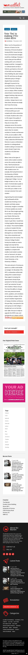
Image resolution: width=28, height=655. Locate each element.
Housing (7, 447)
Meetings (5, 627)
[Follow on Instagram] (7, 554)
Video (13, 631)
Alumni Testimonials (8, 619)
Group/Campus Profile (9, 625)
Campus (7, 413)
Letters (6, 426)
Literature (7, 436)
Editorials (7, 423)
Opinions (14, 29)
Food (6, 434)
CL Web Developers (20, 651)
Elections (16, 621)
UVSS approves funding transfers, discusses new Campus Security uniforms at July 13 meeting (17, 477)
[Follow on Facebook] (4, 554)
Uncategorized (7, 631)
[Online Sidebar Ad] (14, 402)
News (6, 428)
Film (6, 431)
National (7, 418)
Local (6, 415)
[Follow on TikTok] (13, 554)
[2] (14, 318)
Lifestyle (7, 444)
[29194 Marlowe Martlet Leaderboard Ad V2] (14, 13)
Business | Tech (19, 619)
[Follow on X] (10, 554)
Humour (18, 625)
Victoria (6, 421)
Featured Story (7, 623)
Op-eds (7, 29)
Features (14, 623)
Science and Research (8, 629)
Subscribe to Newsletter (11, 332)
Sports (6, 442)
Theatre (7, 439)
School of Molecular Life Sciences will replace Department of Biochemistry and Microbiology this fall (17, 487)
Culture (10, 621)
